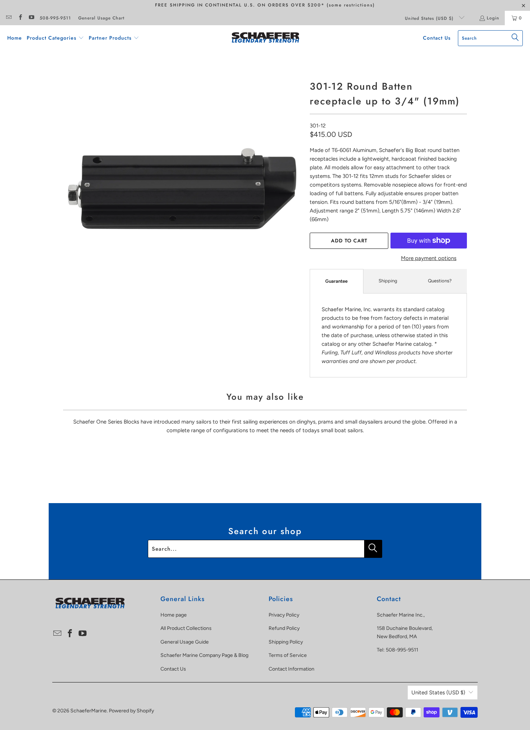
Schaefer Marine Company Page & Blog (204, 655)
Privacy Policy (284, 615)
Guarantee (336, 281)
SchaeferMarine (88, 711)
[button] (55, 38)
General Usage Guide (184, 642)
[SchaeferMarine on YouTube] (31, 18)
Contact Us (173, 669)
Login (493, 18)
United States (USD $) (430, 18)
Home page (173, 615)
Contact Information (291, 669)
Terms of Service (288, 655)
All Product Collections (186, 628)
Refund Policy (284, 628)
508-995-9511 (55, 18)
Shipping (388, 280)
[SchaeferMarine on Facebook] (20, 18)
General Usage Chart (101, 18)
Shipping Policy (286, 642)
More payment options (428, 258)
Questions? (440, 280)
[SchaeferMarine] (265, 38)
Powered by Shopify (131, 711)
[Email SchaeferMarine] (8, 18)
